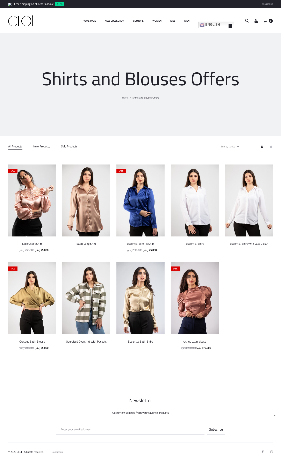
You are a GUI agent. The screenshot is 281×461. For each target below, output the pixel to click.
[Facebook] (263, 451)
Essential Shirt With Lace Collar (249, 243)
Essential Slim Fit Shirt (140, 243)
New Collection (114, 20)
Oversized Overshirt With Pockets (86, 341)
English (212, 24)
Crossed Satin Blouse (32, 341)
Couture (138, 20)
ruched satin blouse (194, 341)
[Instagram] (271, 451)
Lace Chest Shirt (32, 243)
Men (186, 20)
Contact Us (267, 4)
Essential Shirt (195, 243)
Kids (172, 20)
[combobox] (230, 146)
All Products (15, 146)
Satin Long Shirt (86, 243)
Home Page (89, 20)
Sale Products (69, 146)
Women (156, 20)
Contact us (57, 451)
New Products (41, 146)
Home (125, 97)
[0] (266, 20)
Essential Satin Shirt (140, 341)
